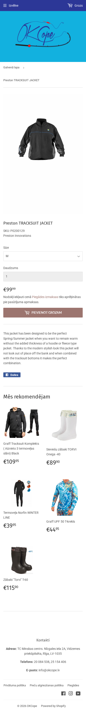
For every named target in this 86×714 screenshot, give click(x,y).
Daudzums (10, 268)
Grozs (78, 5)
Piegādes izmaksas (45, 297)
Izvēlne (13, 5)
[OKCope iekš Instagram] (71, 694)
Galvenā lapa (11, 67)
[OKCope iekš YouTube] (78, 694)
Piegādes (73, 685)
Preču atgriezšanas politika (47, 685)
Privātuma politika (15, 685)
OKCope (32, 706)
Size (6, 247)
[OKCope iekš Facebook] (63, 694)
